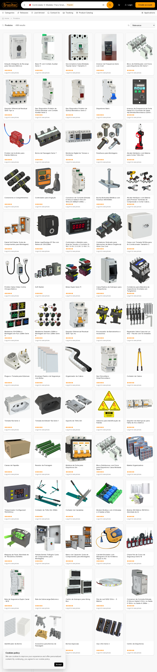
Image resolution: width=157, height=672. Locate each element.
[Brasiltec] (10, 5)
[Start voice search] (24, 4)
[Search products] (110, 4)
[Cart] (119, 5)
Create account (145, 5)
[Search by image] (103, 5)
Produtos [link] (16, 18)
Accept (59, 664)
